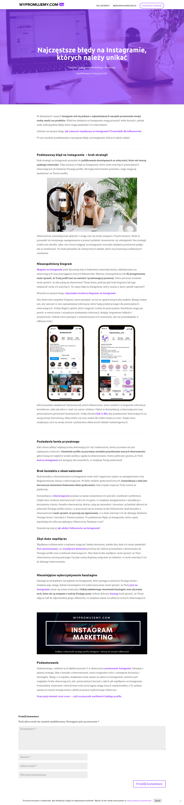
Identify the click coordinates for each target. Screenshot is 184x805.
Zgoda (157, 800)
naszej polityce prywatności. (139, 800)
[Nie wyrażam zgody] (180, 801)
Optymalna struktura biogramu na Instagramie (90, 293)
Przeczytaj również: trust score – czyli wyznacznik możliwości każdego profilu (79, 696)
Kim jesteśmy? (103, 6)
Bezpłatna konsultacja (124, 6)
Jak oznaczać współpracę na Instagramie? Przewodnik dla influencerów (103, 131)
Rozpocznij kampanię (152, 5)
